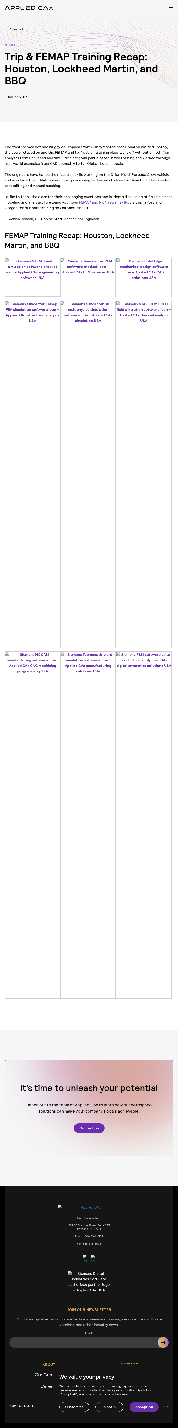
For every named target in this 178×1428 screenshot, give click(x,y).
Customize (74, 1406)
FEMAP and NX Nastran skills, (104, 202)
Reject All (109, 1406)
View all (16, 29)
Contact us (89, 1128)
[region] (107, 1392)
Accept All (144, 1406)
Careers (49, 1386)
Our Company (49, 1375)
